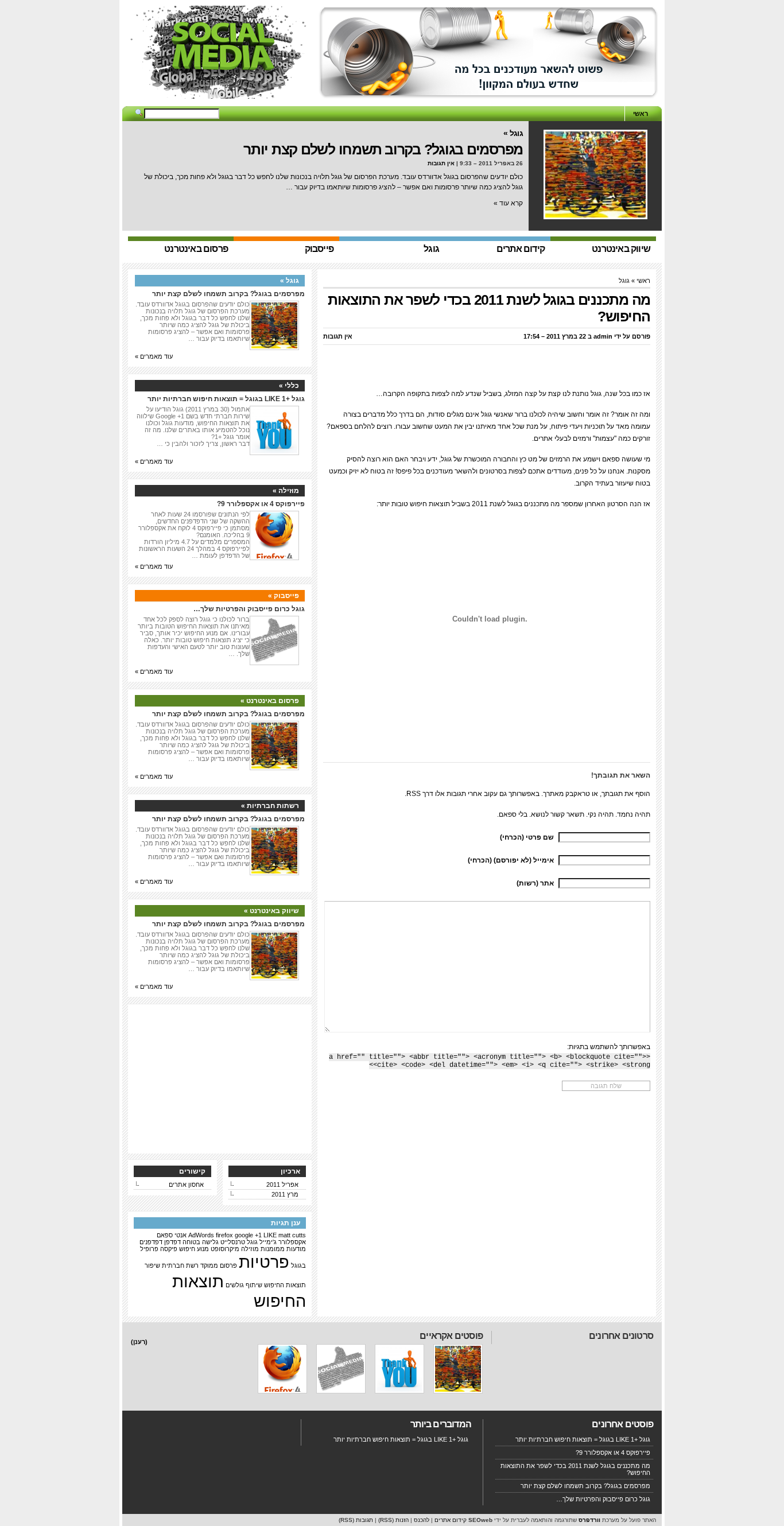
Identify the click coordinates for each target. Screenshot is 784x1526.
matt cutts (292, 1235)
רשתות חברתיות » (270, 806)
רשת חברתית (180, 1265)
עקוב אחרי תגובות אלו (466, 794)
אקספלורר (292, 1241)
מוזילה (250, 1248)
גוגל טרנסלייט (239, 1241)
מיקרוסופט (225, 1248)
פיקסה (168, 1248)
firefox (224, 1235)
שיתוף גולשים (244, 1285)
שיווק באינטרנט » (271, 911)
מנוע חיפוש (194, 1248)
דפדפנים (150, 1241)
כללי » (289, 386)
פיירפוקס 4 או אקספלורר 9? (261, 504)
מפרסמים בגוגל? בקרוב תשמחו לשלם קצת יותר (383, 149)
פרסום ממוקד (218, 1265)
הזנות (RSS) (393, 1520)
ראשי (640, 113)
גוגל (624, 280)
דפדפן (172, 1241)
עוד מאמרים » (154, 356)
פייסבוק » (283, 596)
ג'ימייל (268, 1241)
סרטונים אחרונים (621, 1336)
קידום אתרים (450, 1520)
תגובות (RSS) (356, 1520)
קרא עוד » (508, 203)
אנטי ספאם (172, 1235)
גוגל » (513, 133)
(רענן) (139, 1341)
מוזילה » (286, 491)
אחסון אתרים (186, 1184)
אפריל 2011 (282, 1184)
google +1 (248, 1235)
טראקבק (577, 794)
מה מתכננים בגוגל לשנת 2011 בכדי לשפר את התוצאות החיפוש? (575, 1469)
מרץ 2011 (284, 1194)
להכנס (421, 1520)
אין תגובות (441, 163)
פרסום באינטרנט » (269, 701)
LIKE (270, 1235)
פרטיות (264, 1261)
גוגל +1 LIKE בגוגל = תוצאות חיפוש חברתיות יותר (226, 399)
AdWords (201, 1235)
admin (602, 336)
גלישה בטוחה (201, 1241)
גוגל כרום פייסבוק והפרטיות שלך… (249, 609)
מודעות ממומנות (283, 1248)
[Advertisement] (392, 102)
